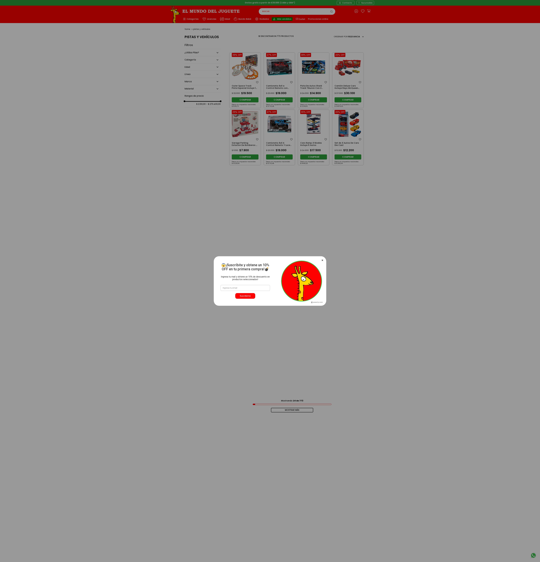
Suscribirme (245, 296)
